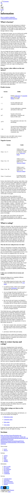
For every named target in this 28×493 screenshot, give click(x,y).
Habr (9, 491)
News (5, 457)
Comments (8, 441)
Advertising (6, 480)
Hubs (12, 438)
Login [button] (2, 9)
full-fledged (14, 288)
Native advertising (8, 481)
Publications (19, 438)
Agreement (6, 472)
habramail (17, 441)
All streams (6, 1)
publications (18, 95)
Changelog (14, 18)
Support (12, 490)
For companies (7, 469)
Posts (23, 438)
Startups (6, 484)
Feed (14, 438)
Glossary (11, 435)
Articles (6, 455)
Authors (6, 460)
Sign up (6, 450)
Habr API (16, 442)
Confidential (7, 473)
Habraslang (11, 442)
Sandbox (8, 436)
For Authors (10, 17)
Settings (9, 438)
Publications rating (8, 417)
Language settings (5, 490)
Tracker (13, 441)
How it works (4, 17)
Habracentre (13, 436)
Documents (9, 18)
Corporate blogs (8, 478)
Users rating (7, 424)
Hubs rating (6, 422)
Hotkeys (7, 442)
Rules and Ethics (5, 435)
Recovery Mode (21, 163)
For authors (6, 468)
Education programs (9, 483)
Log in (5, 449)
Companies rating (8, 419)
